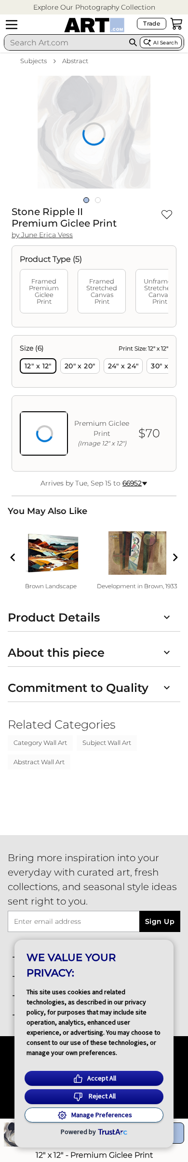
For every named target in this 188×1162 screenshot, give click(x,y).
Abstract (75, 61)
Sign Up (160, 921)
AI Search (165, 43)
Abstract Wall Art (39, 762)
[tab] (44, 291)
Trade (151, 23)
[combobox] (65, 42)
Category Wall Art (40, 742)
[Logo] (94, 25)
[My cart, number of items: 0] (176, 23)
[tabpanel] (94, 403)
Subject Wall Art (106, 742)
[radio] (38, 366)
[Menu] (11, 24)
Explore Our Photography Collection (94, 7)
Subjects (33, 61)
